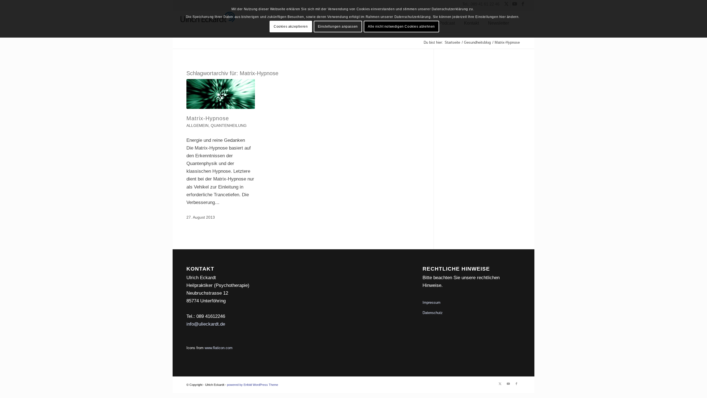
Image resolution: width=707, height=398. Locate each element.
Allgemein (197, 126)
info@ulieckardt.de (205, 324)
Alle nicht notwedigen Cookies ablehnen (401, 26)
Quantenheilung (229, 126)
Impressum (431, 302)
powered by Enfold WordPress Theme (252, 384)
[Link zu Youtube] (508, 383)
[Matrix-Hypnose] (220, 94)
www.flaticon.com (219, 348)
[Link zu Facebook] (516, 383)
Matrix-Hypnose (207, 118)
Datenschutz (433, 313)
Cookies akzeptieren (291, 26)
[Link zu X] (500, 383)
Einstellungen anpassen (338, 26)
